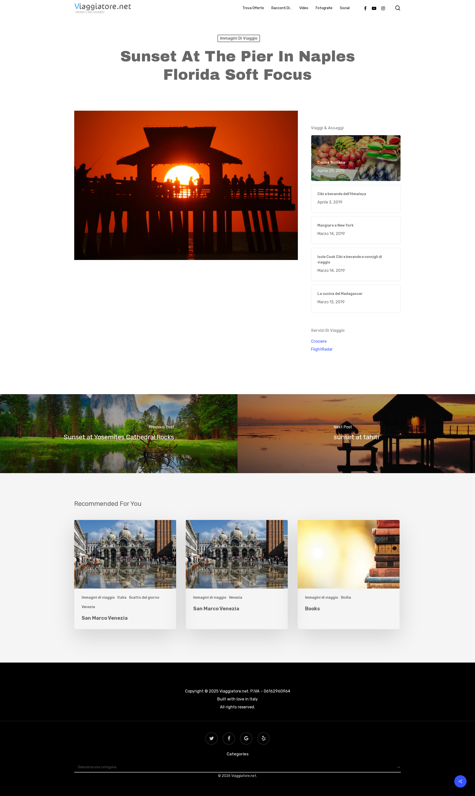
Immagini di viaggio (239, 38)
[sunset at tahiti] (356, 433)
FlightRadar (322, 349)
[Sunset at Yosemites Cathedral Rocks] (119, 433)
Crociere (319, 341)
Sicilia (346, 597)
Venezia (88, 607)
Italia (121, 597)
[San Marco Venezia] (125, 574)
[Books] (349, 574)
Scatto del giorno (144, 597)
